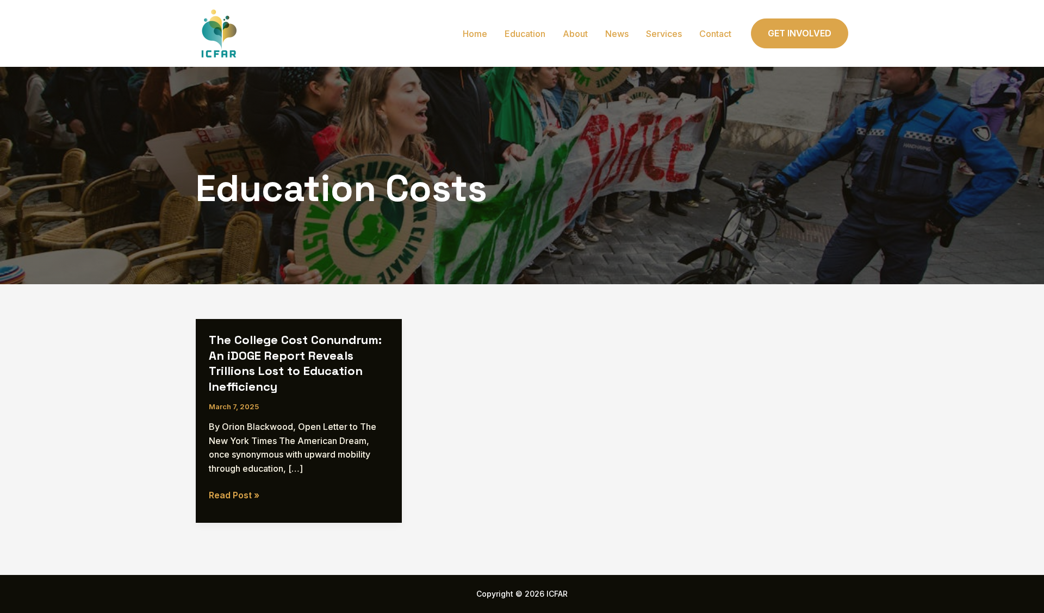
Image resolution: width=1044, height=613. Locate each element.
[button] (799, 33)
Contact (715, 33)
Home (475, 33)
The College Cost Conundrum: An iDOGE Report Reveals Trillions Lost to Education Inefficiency (295, 363)
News (617, 33)
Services (664, 33)
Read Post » (234, 496)
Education (525, 33)
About (575, 33)
